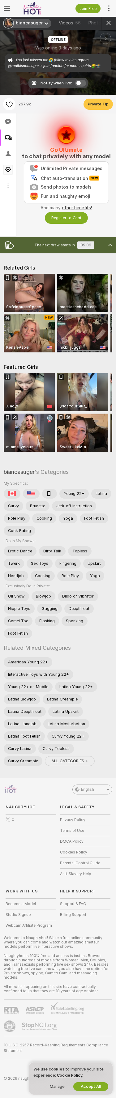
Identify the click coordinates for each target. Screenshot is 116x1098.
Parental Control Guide (80, 863)
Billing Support (73, 915)
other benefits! (77, 207)
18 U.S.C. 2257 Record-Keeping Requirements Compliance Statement (56, 1048)
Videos (70, 23)
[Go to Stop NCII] (40, 1026)
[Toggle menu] (7, 8)
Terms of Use (72, 830)
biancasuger (19, 472)
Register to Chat (66, 217)
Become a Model (21, 904)
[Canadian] (12, 494)
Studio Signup (18, 915)
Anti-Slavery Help (75, 874)
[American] (31, 494)
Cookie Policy (69, 1075)
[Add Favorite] (9, 104)
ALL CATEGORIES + (69, 761)
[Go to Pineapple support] (10, 1026)
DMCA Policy (72, 841)
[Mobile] (49, 494)
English (87, 789)
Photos (100, 23)
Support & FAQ (73, 904)
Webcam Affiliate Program (29, 925)
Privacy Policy (72, 820)
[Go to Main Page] (36, 8)
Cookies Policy (73, 852)
